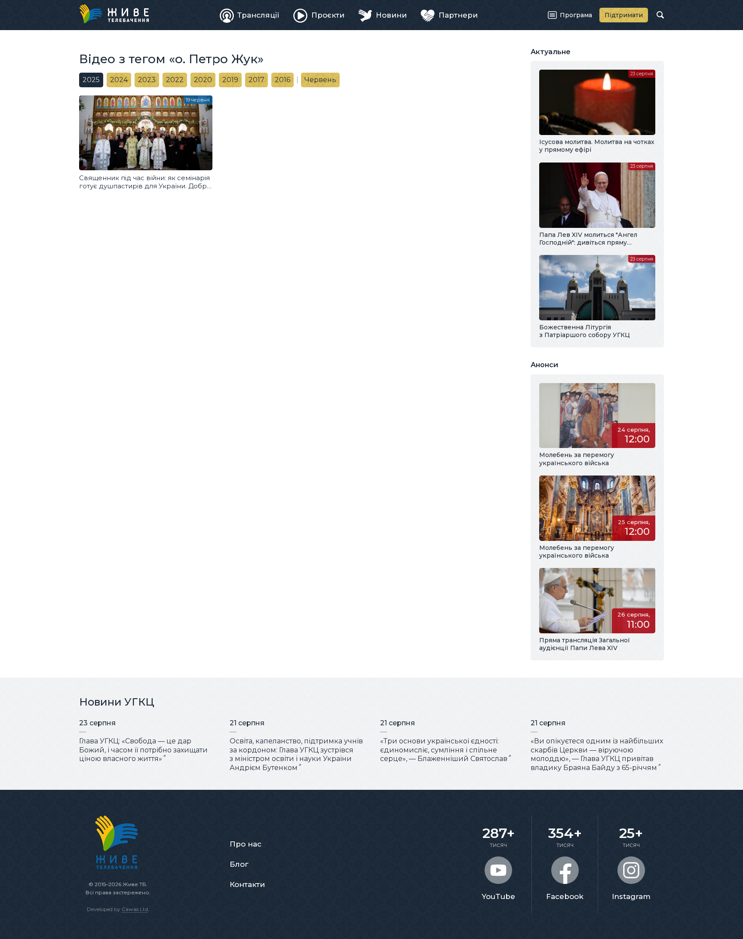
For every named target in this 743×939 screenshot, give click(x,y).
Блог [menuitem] (239, 864)
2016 (282, 80)
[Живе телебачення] (114, 13)
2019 (230, 80)
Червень (320, 80)
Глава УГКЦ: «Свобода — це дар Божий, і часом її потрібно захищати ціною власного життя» (143, 750)
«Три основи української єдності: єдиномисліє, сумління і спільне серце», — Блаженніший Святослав (443, 750)
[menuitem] (250, 15)
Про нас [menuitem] (245, 844)
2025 (91, 80)
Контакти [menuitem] (247, 884)
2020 (203, 80)
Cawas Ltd (135, 909)
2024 (119, 80)
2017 (256, 80)
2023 (147, 80)
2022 (175, 80)
